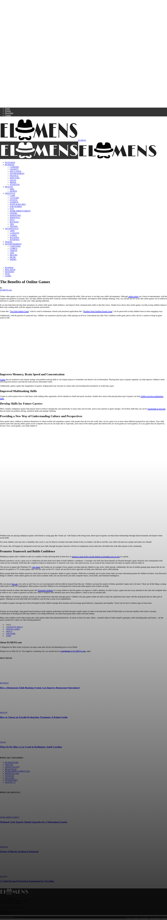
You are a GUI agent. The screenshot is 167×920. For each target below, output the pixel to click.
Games (2, 379)
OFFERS (13, 213)
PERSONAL (15, 218)
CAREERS (14, 167)
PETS (12, 220)
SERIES (13, 259)
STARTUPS (15, 184)
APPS (12, 231)
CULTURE (14, 198)
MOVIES (13, 255)
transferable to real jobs (156, 409)
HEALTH (9, 187)
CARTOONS (15, 246)
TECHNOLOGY (12, 229)
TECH (7, 274)
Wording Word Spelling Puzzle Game (97, 311)
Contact (8, 115)
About (7, 109)
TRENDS (14, 226)
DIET (12, 189)
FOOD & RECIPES (18, 204)
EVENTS (13, 200)
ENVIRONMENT (17, 173)
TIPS (12, 224)
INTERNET (15, 240)
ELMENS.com (6, 290)
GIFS (12, 253)
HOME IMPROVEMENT (20, 211)
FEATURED (10, 162)
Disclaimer (9, 113)
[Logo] (39, 158)
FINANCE (14, 176)
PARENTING (15, 215)
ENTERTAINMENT (13, 244)
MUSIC (13, 257)
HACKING (14, 237)
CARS (12, 196)
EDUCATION (15, 171)
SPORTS (13, 191)
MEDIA (13, 182)
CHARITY (14, 169)
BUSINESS (9, 165)
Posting (8, 111)
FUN (12, 209)
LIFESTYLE (10, 193)
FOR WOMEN (16, 207)
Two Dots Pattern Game (19, 311)
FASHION (14, 202)
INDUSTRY (15, 178)
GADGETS (14, 233)
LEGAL (13, 180)
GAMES (13, 235)
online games (133, 296)
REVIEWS (14, 222)
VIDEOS (13, 251)
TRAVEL (9, 242)
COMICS (13, 248)
